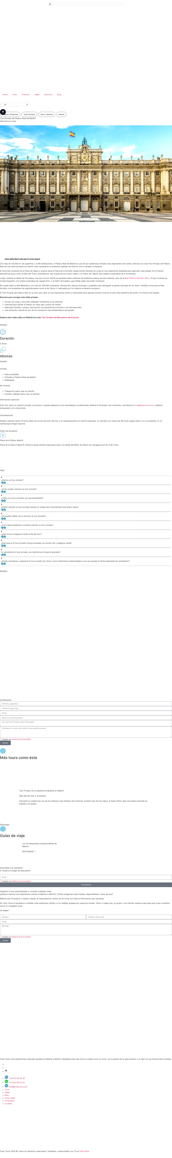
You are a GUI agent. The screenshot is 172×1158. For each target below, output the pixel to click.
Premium (26, 94)
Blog (59, 94)
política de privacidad (21, 739)
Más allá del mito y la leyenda (32, 796)
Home (5, 94)
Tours (14, 94)
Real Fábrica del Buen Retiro (137, 278)
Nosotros (48, 94)
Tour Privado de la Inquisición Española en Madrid (41, 790)
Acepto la (16, 739)
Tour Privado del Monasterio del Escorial (59, 317)
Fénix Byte (84, 1151)
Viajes (37, 94)
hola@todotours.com (144, 405)
